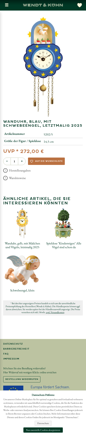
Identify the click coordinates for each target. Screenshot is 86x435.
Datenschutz (13, 344)
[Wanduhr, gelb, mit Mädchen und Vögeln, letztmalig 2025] (22, 223)
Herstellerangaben (19, 170)
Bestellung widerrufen (21, 379)
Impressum (11, 359)
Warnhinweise (17, 178)
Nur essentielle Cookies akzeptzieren (43, 430)
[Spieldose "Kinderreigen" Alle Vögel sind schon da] (64, 223)
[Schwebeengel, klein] (22, 270)
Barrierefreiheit (16, 349)
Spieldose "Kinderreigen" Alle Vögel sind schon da (63, 245)
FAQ (6, 354)
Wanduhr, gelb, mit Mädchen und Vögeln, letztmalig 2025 (22, 245)
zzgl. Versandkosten (55, 312)
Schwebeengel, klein (22, 290)
